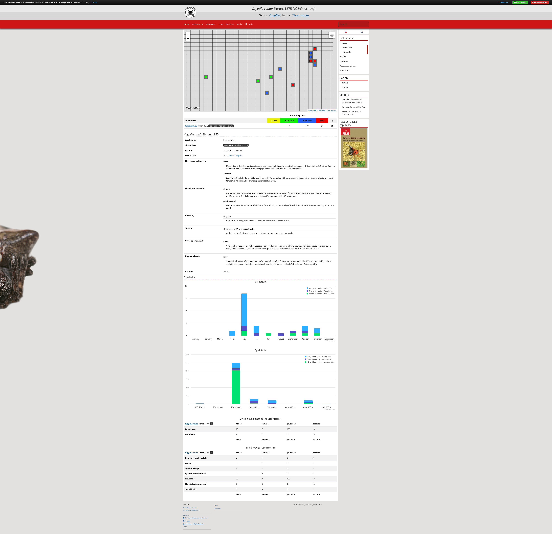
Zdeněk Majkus (235, 155)
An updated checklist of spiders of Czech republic (352, 101)
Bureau (345, 82)
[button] (315, 61)
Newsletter (210, 24)
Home (186, 24)
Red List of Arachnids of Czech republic (352, 113)
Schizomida (344, 70)
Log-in (250, 24)
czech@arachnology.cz (192, 510)
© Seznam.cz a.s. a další (326, 110)
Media (239, 24)
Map (215, 505)
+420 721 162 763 (190, 508)
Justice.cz (186, 515)
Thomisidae (300, 15)
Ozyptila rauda (191, 423)
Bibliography (197, 24)
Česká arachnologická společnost (195, 518)
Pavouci (187, 521)
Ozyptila (347, 52)
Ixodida (343, 56)
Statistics (217, 508)
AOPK (185, 527)
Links (220, 24)
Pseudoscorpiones (347, 66)
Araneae (343, 43)
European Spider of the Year (353, 107)
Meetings (230, 24)
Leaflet (313, 110)
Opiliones (344, 61)
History (345, 87)
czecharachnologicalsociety (194, 524)
